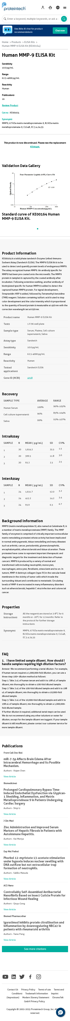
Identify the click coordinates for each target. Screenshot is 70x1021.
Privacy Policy (28, 989)
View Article (10, 776)
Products (16, 42)
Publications (8, 95)
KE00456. (35, 146)
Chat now (60, 30)
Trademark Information (36, 993)
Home (5, 42)
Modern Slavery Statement (35, 997)
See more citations (35, 949)
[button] (60, 1012)
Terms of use (44, 989)
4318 (30, 377)
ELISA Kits (29, 42)
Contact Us (12, 989)
